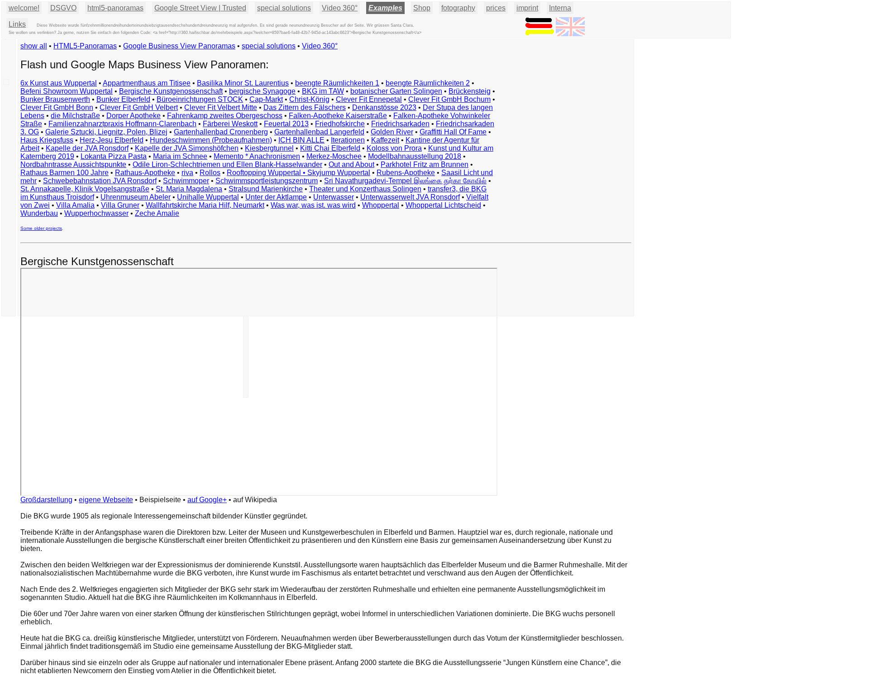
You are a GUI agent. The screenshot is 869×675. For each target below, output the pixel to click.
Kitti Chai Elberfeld (330, 148)
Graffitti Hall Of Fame (453, 132)
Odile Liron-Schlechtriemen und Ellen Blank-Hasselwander (227, 164)
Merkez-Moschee (334, 156)
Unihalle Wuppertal (208, 197)
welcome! (24, 8)
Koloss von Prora (394, 148)
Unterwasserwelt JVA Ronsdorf (410, 197)
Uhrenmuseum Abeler (135, 197)
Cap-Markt (266, 99)
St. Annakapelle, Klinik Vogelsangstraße (84, 189)
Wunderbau (39, 213)
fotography (458, 8)
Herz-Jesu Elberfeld (111, 140)
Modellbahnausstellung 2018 (414, 156)
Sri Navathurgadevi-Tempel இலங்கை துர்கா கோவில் (405, 181)
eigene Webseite (106, 500)
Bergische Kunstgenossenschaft (171, 91)
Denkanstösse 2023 (384, 107)
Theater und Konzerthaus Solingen (365, 189)
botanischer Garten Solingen (396, 91)
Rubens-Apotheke (406, 172)
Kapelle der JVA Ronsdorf (87, 148)
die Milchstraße (75, 115)
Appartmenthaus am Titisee (147, 83)
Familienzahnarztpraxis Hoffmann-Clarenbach (122, 124)
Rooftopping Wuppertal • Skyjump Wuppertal (298, 172)
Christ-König (309, 99)
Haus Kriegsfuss (46, 140)
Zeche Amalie (157, 213)
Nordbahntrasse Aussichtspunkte (73, 164)
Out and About (351, 164)
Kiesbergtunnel (269, 148)
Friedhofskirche (340, 124)
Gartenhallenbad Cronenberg (221, 132)
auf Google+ (207, 500)
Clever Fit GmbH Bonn (56, 107)
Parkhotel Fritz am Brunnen (424, 164)
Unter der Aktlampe (276, 197)
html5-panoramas (115, 8)
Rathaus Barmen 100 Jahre (64, 172)
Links (17, 24)
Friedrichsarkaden (400, 124)
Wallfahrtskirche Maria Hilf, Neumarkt (205, 205)
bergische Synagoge (262, 91)
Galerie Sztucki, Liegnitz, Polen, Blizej (106, 132)
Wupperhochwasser (96, 213)
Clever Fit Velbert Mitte (220, 107)
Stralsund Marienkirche (266, 189)
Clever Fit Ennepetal (369, 99)
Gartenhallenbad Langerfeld (319, 132)
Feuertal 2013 (286, 124)
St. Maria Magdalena (189, 189)
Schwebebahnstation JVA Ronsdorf (100, 181)
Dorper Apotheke (133, 115)
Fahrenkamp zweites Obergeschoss (224, 115)
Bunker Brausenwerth (55, 99)
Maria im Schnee (180, 156)
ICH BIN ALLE (301, 140)
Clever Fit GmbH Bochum (449, 99)
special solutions (269, 46)
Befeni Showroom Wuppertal (66, 91)
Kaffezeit (385, 140)
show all (33, 46)
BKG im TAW (323, 91)
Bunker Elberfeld (123, 99)
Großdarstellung (46, 500)
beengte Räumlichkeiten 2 (428, 83)
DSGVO (63, 8)
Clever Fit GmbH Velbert (139, 107)
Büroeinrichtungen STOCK (200, 99)
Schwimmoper (186, 181)
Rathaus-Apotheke (145, 172)
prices (496, 8)
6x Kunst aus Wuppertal (58, 83)
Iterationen (348, 140)
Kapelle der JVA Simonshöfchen (187, 148)
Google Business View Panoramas (179, 46)
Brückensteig (470, 91)
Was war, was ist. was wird (313, 205)
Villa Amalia (75, 205)
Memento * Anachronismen (257, 156)
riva (187, 172)
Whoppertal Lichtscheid (443, 205)
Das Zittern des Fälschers (304, 107)
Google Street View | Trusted (200, 8)
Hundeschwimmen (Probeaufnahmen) (211, 140)
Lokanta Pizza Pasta (114, 156)
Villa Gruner (120, 205)
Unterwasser (333, 197)
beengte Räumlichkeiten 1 (337, 83)
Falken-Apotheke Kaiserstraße (338, 115)
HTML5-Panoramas (85, 46)
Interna (560, 8)
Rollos (210, 172)
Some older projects (41, 228)
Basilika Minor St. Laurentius (243, 83)
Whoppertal (380, 205)
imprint (527, 8)
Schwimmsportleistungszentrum (266, 181)
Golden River (392, 132)
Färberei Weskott (230, 124)
